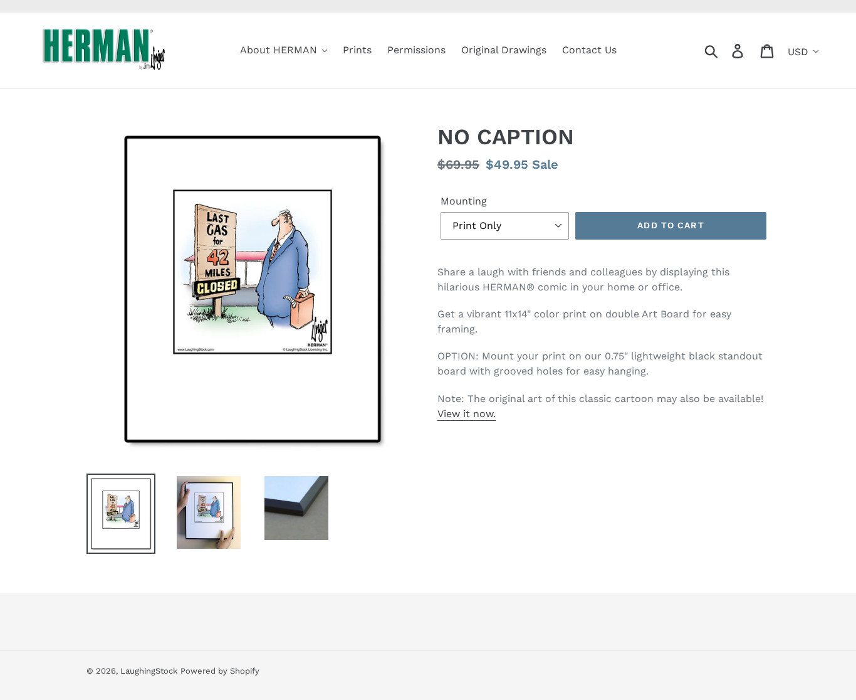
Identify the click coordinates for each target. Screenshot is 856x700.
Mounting (464, 201)
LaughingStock (148, 671)
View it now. (466, 414)
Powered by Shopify (219, 671)
